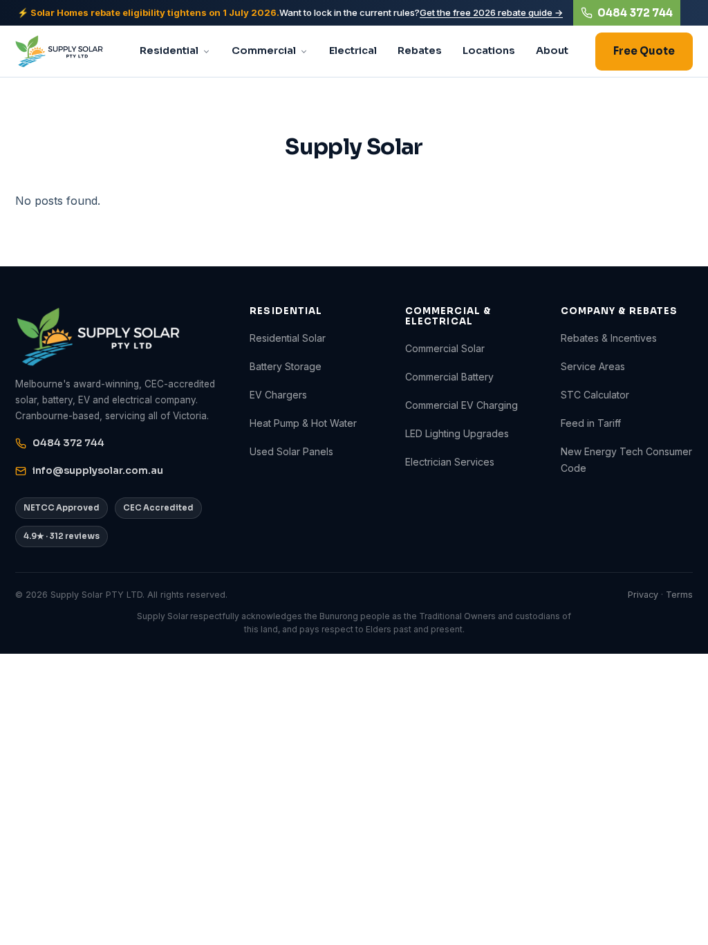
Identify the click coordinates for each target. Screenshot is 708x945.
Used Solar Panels (291, 451)
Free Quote (644, 50)
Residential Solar (288, 338)
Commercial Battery (449, 377)
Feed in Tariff (591, 423)
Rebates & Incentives (609, 338)
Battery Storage (286, 366)
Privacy (643, 594)
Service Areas (593, 366)
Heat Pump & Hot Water (303, 423)
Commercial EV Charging (461, 405)
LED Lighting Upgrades (457, 433)
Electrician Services (449, 462)
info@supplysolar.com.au (97, 470)
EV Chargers (278, 395)
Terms (679, 594)
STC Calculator (595, 395)
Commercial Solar (445, 348)
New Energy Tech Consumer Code (626, 459)
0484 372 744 (635, 12)
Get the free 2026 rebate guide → (491, 12)
